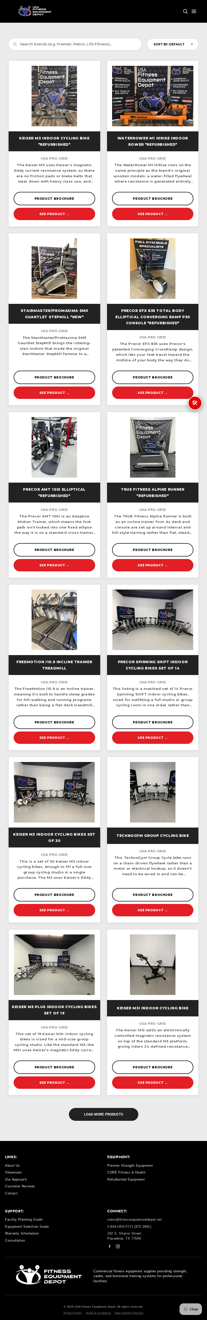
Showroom (13, 1172)
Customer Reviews (20, 1186)
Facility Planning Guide (24, 1219)
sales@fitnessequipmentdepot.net (134, 1219)
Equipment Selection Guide (27, 1226)
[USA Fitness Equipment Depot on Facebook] (109, 1247)
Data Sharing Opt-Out (129, 1312)
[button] (185, 11)
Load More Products (103, 1114)
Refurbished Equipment (126, 1179)
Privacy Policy (73, 1312)
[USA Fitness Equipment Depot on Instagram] (118, 1247)
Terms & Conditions (98, 1312)
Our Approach (16, 1179)
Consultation (15, 1240)
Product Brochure (54, 198)
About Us (12, 1165)
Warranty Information (22, 1233)
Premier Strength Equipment (130, 1165)
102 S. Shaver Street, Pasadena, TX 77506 (124, 1235)
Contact (11, 1193)
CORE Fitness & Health (126, 1172)
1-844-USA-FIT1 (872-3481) (129, 1226)
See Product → (54, 214)
